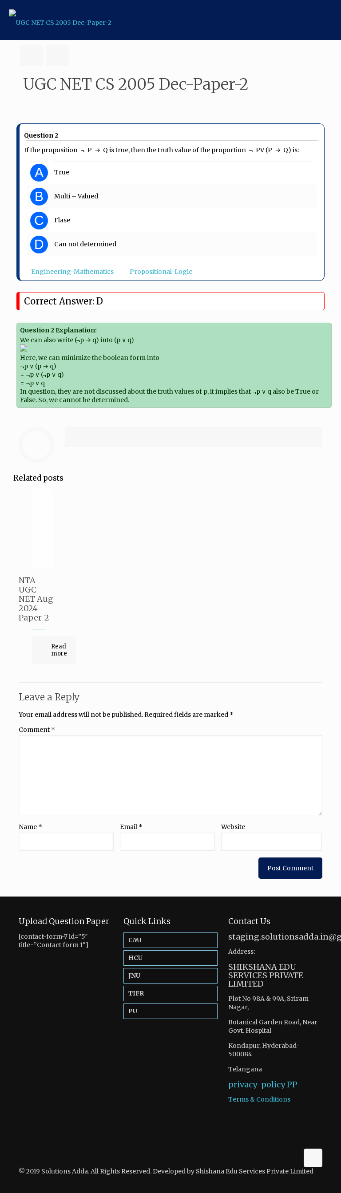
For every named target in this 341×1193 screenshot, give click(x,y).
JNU (134, 976)
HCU (135, 958)
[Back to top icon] (313, 1158)
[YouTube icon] (310, 1179)
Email (131, 827)
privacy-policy (256, 1084)
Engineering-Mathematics (72, 272)
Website (233, 827)
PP (292, 1084)
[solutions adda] (60, 20)
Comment (37, 730)
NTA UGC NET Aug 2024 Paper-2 (36, 599)
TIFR (136, 993)
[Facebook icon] (300, 1179)
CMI (135, 940)
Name (30, 827)
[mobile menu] (326, 20)
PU (132, 1011)
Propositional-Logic (161, 272)
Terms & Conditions (259, 1099)
